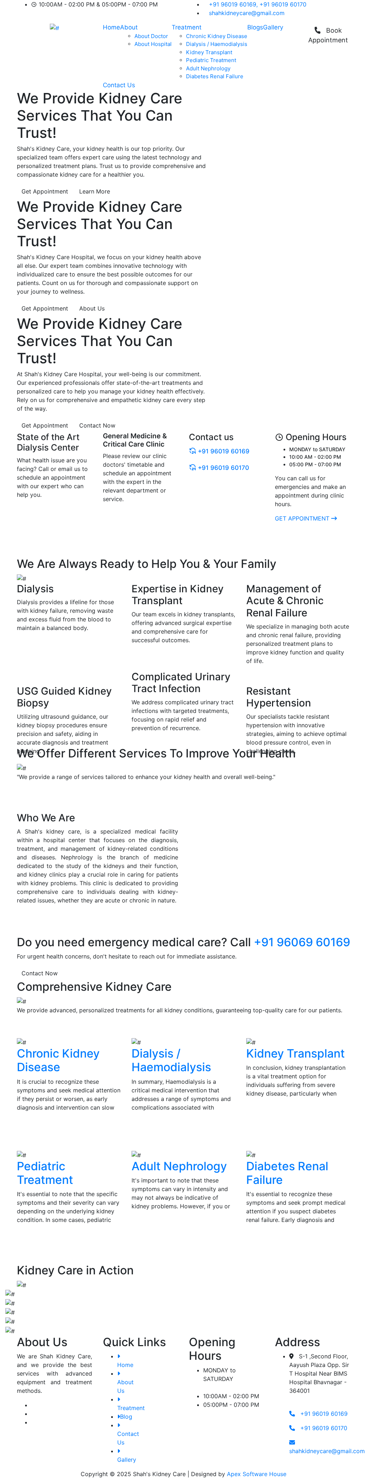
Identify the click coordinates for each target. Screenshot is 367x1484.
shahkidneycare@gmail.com (247, 13)
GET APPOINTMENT (303, 518)
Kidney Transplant (209, 52)
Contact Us (119, 85)
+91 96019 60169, (233, 4)
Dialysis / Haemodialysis (216, 44)
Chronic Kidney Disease (216, 36)
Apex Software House (256, 1474)
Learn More (94, 191)
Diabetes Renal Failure (214, 76)
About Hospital (153, 44)
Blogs (255, 27)
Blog (126, 1416)
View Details (34, 1132)
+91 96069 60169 (302, 942)
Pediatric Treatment (211, 60)
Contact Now (97, 425)
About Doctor (151, 36)
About (129, 27)
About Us (92, 308)
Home (111, 27)
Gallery (273, 27)
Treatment (186, 27)
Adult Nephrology (208, 68)
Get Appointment (45, 191)
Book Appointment (328, 35)
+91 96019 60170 (282, 4)
